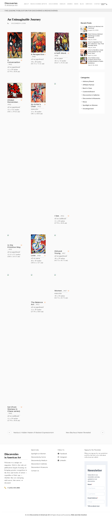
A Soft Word (60, 54)
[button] (21, 60)
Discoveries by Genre (38, 457)
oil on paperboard (13, 67)
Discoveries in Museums (91, 98)
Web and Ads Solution (79, 515)
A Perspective (37, 55)
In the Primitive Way (14, 247)
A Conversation (13, 62)
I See (59, 216)
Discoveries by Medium (39, 460)
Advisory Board (88, 81)
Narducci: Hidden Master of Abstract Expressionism (34, 433)
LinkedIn (62, 460)
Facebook (63, 454)
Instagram (63, 457)
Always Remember (13, 102)
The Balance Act (37, 303)
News (85, 102)
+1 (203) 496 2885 (13, 488)
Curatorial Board (89, 91)
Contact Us (35, 471)
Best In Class (87, 88)
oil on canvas (35, 258)
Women (60, 291)
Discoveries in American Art (40, 515)
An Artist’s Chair (36, 105)
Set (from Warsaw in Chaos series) (13, 410)
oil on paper (58, 58)
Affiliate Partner (88, 85)
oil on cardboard (60, 218)
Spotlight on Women (90, 105)
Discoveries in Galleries (91, 95)
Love (36, 255)
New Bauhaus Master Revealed (78, 433)
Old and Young (59, 252)
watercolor (34, 109)
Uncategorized (88, 109)
